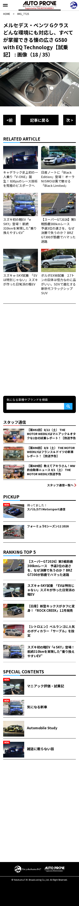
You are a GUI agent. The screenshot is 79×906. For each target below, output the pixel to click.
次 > (69, 120)
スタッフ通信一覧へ (60, 485)
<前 (10, 120)
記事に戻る (39, 120)
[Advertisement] (39, 349)
